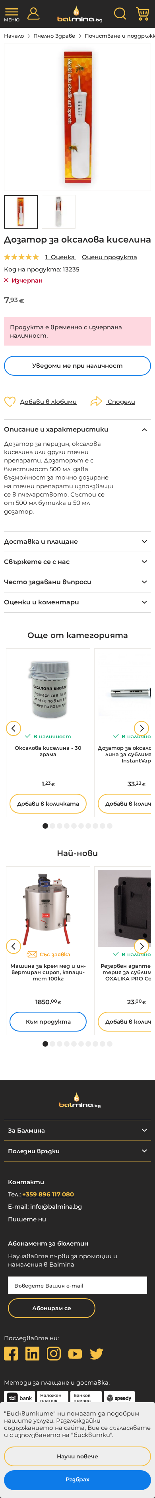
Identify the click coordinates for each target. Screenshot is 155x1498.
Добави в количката (48, 803)
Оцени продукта (109, 257)
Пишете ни (27, 1219)
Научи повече (77, 1456)
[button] (59, 212)
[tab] (77, 429)
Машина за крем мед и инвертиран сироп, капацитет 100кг (48, 972)
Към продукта (48, 1021)
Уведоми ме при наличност (77, 365)
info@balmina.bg (56, 1206)
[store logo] (78, 14)
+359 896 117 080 (48, 1194)
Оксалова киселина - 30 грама (48, 751)
